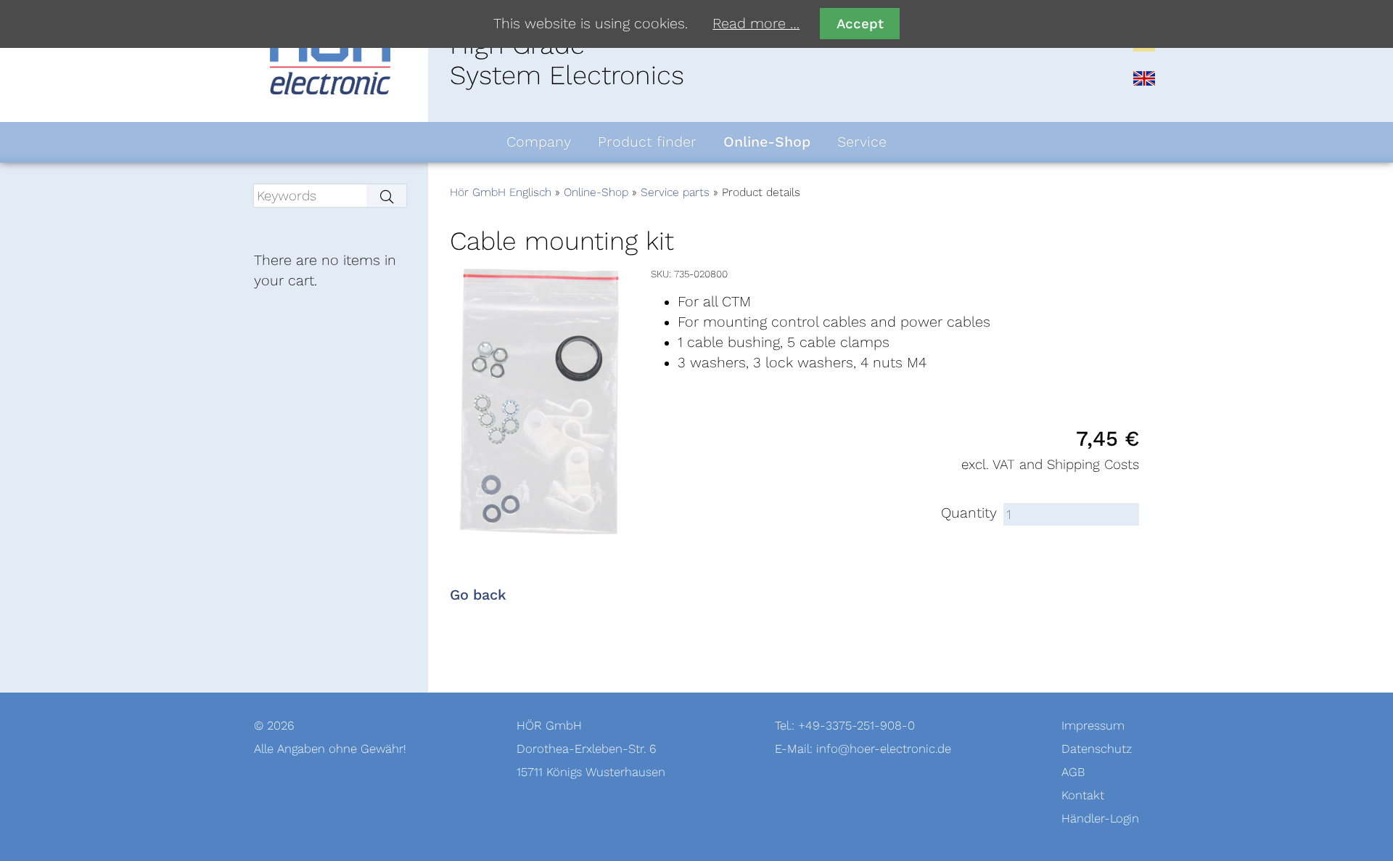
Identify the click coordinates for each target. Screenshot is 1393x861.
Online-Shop (596, 192)
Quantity (969, 513)
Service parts (675, 192)
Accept (860, 23)
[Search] (386, 195)
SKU (660, 274)
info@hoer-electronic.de (883, 749)
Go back (478, 595)
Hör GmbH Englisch (500, 192)
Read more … (756, 24)
